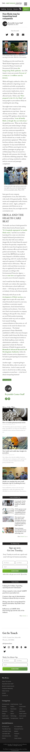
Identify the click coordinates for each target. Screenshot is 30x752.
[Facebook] (17, 647)
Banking (3, 9)
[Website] (6, 399)
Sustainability (5, 718)
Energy (4, 713)
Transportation (14, 718)
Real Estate (13, 709)
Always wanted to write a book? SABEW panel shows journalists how (14, 592)
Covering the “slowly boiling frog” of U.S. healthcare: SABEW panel (20, 503)
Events (4, 738)
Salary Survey (5, 690)
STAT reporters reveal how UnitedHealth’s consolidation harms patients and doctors (20, 511)
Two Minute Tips (6, 729)
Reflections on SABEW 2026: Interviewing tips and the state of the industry (13, 610)
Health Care (23, 536)
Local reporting (7, 380)
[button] (7, 34)
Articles (24, 615)
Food (20, 704)
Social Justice (22, 713)
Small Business (14, 704)
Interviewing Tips (6, 736)
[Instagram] (9, 647)
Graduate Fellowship (7, 688)
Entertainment (6, 704)
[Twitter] (4, 651)
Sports (12, 713)
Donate (4, 693)
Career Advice (17, 738)
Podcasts (16, 733)
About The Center (6, 681)
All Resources (5, 726)
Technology (13, 716)
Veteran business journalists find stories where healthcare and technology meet (20, 530)
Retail (11, 711)
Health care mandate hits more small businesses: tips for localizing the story (13, 482)
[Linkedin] (13, 647)
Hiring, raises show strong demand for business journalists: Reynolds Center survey (13, 603)
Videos (16, 736)
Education (16, 9)
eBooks (16, 731)
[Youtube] (25, 647)
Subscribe (15, 571)
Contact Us (5, 695)
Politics (12, 706)
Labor (20, 709)
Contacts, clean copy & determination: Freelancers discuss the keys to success (13, 597)
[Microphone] (21, 647)
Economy (9, 9)
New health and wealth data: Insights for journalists (14, 452)
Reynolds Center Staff (14, 394)
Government (22, 706)
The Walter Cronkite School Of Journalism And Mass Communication (15, 749)
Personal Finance (18, 729)
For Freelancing (18, 726)
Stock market (22, 716)
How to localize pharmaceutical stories (13, 422)
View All (21, 718)
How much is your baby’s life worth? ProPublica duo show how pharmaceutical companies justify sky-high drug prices (20, 521)
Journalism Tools (6, 731)
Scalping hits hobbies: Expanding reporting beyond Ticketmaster (12, 586)
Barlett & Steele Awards (8, 686)
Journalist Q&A (6, 733)
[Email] (9, 399)
